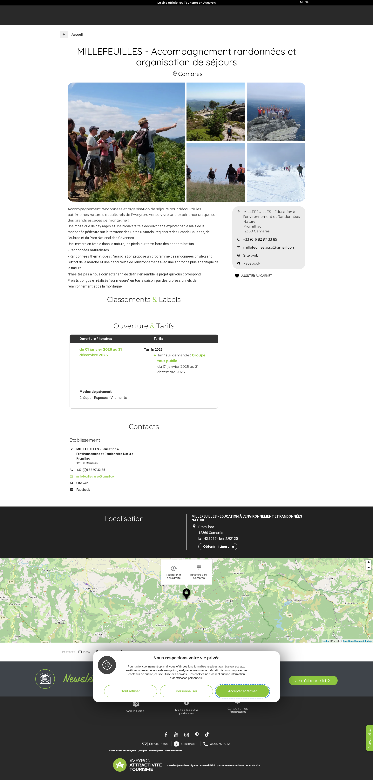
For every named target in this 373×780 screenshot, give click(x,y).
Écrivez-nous (158, 744)
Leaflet (325, 640)
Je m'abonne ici (310, 680)
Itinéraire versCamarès (198, 576)
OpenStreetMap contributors (357, 640)
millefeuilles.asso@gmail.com (269, 247)
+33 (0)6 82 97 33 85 (260, 239)
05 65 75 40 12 (220, 743)
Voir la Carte (135, 711)
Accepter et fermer (242, 691)
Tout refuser (130, 691)
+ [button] (369, 562)
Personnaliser (186, 691)
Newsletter (369, 737)
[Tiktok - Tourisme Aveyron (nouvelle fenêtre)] (207, 734)
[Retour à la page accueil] (64, 34)
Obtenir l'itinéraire (218, 546)
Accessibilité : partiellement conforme (222, 765)
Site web (250, 255)
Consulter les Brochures (237, 710)
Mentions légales (188, 765)
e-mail (87, 652)
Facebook (251, 263)
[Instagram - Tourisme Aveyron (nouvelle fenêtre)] (186, 734)
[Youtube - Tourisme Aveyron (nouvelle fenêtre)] (176, 734)
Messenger (189, 743)
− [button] (369, 567)
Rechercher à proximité (173, 576)
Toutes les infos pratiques (186, 711)
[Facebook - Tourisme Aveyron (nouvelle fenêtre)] (166, 734)
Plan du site (253, 765)
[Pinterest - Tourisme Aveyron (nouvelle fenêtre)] (197, 734)
